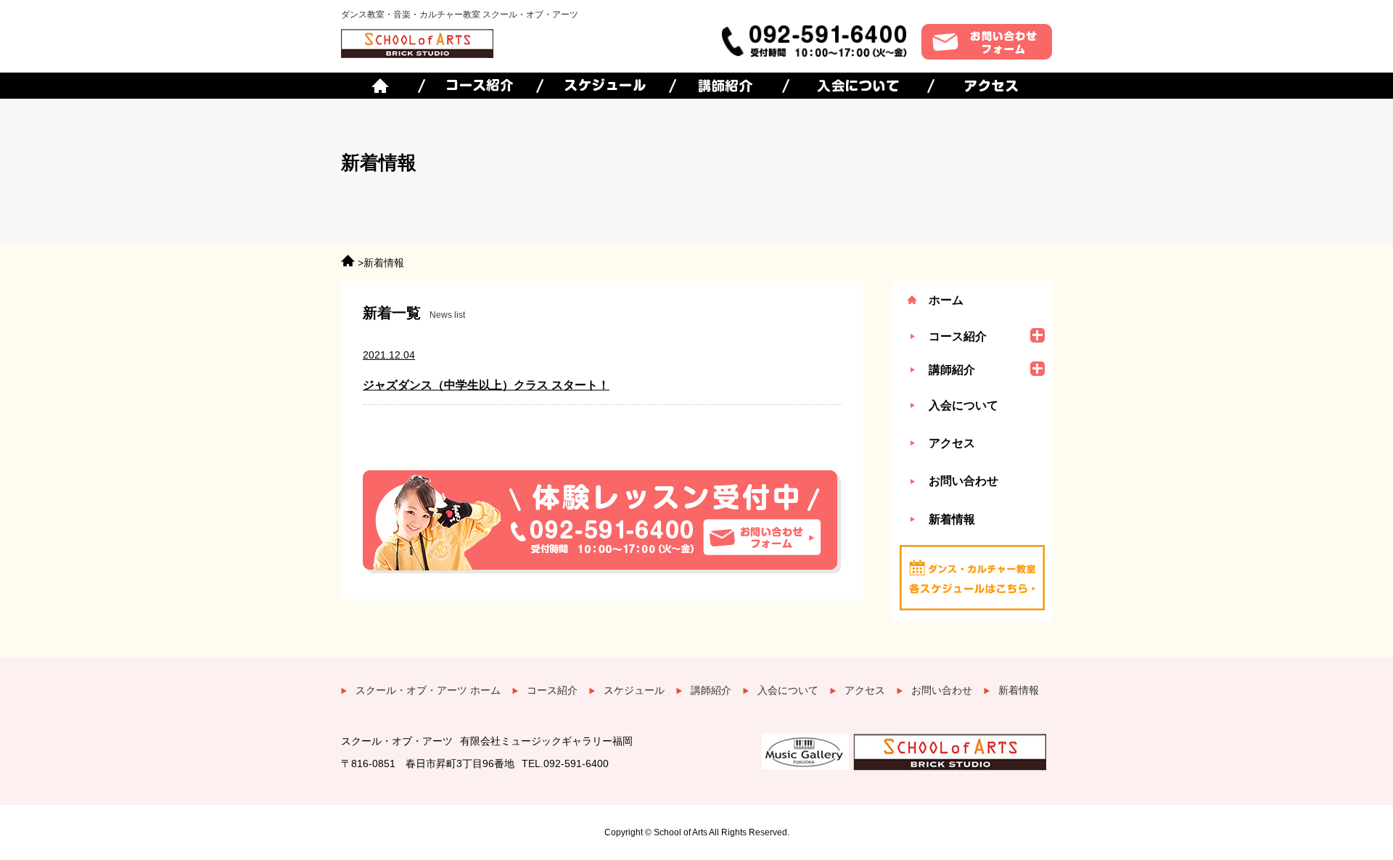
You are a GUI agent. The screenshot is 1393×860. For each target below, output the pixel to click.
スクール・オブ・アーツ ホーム (428, 690)
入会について (963, 405)
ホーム (946, 300)
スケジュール (634, 690)
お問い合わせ (963, 481)
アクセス (952, 443)
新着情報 (952, 519)
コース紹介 (552, 690)
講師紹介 (711, 690)
